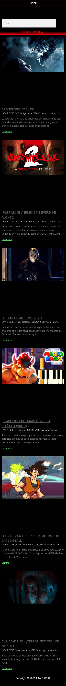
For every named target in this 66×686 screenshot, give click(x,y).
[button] (33, 10)
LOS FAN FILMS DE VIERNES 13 (23, 318)
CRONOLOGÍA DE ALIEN (18, 109)
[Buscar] (60, 23)
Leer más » (7, 131)
